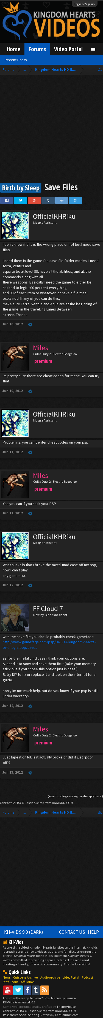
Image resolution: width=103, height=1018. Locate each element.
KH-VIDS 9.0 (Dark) (23, 932)
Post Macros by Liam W (60, 998)
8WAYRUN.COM (62, 803)
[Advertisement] (51, 129)
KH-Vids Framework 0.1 (19, 1002)
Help (93, 932)
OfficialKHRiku (54, 216)
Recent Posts (16, 59)
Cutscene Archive (25, 977)
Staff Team (10, 982)
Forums (37, 49)
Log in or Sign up (84, 4)
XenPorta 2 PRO (10, 803)
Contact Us (72, 932)
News (6, 977)
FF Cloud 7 (48, 608)
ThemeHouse (66, 1007)
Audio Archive (50, 977)
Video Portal (68, 49)
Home (13, 49)
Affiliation (28, 982)
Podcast (87, 977)
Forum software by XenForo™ (23, 998)
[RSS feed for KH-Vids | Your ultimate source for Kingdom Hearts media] (44, 990)
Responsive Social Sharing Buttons (27, 1015)
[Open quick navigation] (100, 69)
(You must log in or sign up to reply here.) (75, 796)
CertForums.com (67, 1015)
